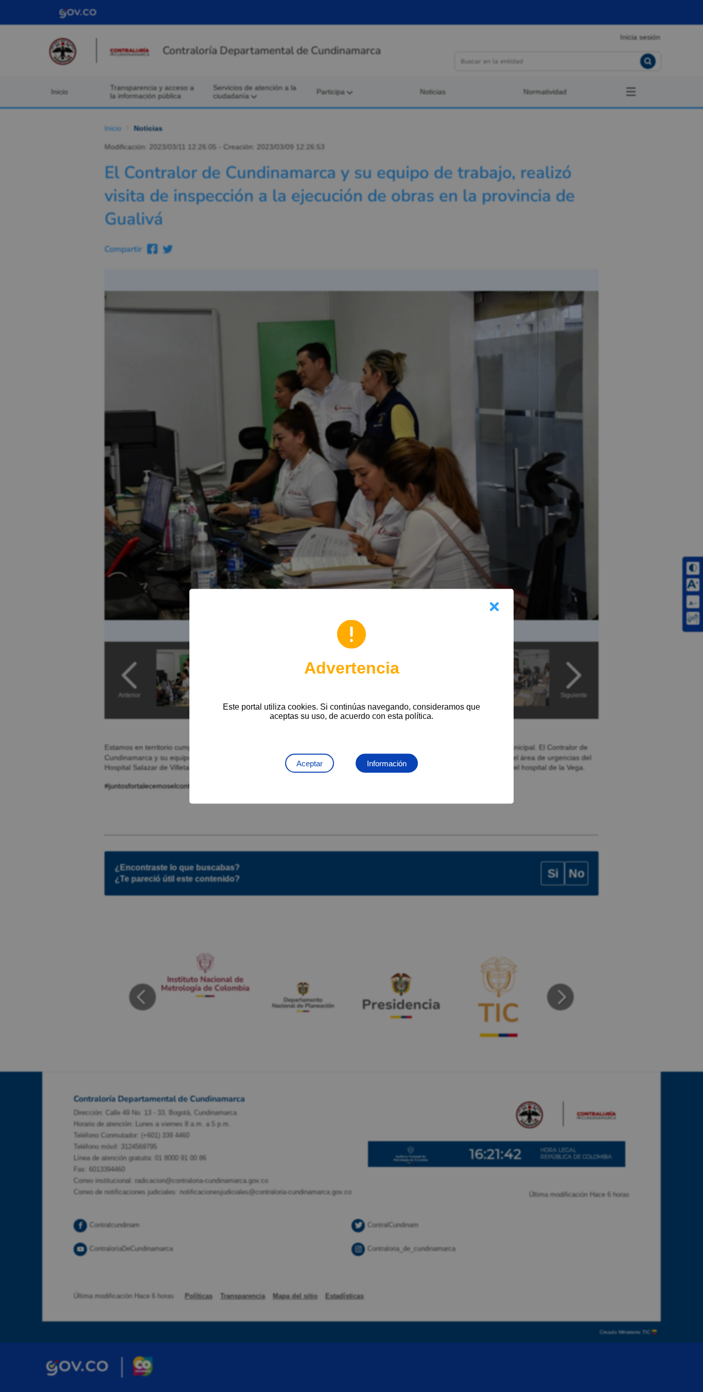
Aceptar (309, 763)
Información (387, 763)
